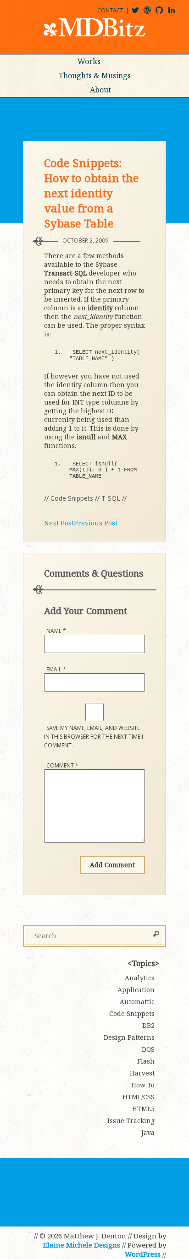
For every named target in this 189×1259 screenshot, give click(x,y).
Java (148, 1132)
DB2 (148, 1025)
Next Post (59, 523)
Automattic (137, 1001)
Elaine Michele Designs (81, 1244)
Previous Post (95, 523)
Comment (62, 765)
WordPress (143, 1254)
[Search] (156, 934)
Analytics (140, 977)
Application (136, 989)
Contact (110, 10)
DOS (148, 1049)
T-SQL (110, 498)
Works (89, 61)
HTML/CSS (138, 1096)
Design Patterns (129, 1037)
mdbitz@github (163, 13)
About (100, 90)
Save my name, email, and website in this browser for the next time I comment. (93, 736)
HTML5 (143, 1108)
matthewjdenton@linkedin (175, 13)
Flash (146, 1061)
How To (143, 1085)
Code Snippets (71, 498)
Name (56, 631)
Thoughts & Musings (95, 75)
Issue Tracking (131, 1120)
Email (56, 669)
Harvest (142, 1073)
